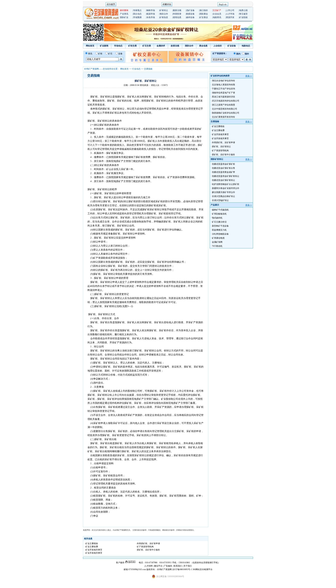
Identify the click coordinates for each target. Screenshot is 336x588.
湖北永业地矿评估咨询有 (223, 80)
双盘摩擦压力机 (219, 230)
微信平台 (158, 566)
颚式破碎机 (217, 218)
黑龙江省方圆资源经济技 (223, 97)
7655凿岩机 (217, 246)
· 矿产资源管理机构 (145, 546)
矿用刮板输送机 (219, 214)
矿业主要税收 (218, 126)
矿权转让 (164, 10)
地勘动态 (246, 46)
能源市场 (150, 14)
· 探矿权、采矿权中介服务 (148, 550)
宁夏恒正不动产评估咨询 (223, 88)
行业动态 (136, 69)
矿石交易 (146, 46)
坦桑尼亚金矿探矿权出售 (223, 168)
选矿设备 (190, 10)
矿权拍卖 (164, 17)
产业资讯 (124, 14)
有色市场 (150, 17)
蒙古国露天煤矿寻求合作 (223, 192)
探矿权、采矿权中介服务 (223, 154)
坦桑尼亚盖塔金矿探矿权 (223, 164)
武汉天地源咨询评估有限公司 (225, 101)
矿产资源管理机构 (220, 150)
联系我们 (178, 566)
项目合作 (164, 14)
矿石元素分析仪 (219, 222)
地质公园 (243, 10)
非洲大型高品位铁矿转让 (223, 196)
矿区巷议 (204, 17)
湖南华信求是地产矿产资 (223, 92)
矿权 (100, 53)
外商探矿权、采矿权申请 (223, 142)
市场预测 (137, 17)
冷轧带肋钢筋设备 (220, 234)
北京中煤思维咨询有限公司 (224, 109)
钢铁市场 (150, 10)
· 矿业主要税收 (91, 543)
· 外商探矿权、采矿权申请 (148, 543)
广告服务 (168, 566)
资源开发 (230, 17)
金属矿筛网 (217, 242)
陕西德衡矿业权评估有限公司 (225, 113)
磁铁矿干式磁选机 (220, 210)
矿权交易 (132, 46)
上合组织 (217, 46)
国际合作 (189, 46)
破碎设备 (190, 17)
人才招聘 (148, 566)
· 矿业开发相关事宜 (93, 550)
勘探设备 (190, 14)
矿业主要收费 (218, 130)
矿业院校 (243, 17)
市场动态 (118, 46)
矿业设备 (231, 46)
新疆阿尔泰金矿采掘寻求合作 (225, 188)
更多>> (248, 76)
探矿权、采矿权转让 (221, 146)
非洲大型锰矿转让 (220, 200)
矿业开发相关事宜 (220, 134)
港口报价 (204, 10)
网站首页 (90, 46)
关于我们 (187, 566)
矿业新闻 (104, 46)
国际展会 (204, 14)
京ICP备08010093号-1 (182, 569)
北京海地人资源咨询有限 (223, 84)
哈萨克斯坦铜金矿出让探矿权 (225, 184)
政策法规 (175, 46)
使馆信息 (177, 17)
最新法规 (177, 10)
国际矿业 (124, 17)
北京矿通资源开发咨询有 (223, 117)
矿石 (110, 53)
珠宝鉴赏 (243, 14)
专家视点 (137, 10)
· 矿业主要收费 (91, 546)
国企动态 (137, 14)
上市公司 (230, 10)
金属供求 (161, 46)
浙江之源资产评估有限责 (223, 105)
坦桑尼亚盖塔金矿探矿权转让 (225, 176)
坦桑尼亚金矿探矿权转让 (223, 180)
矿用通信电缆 (218, 238)
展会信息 (203, 46)
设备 (120, 53)
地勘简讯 (217, 17)
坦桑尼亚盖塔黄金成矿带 (223, 172)
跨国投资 (177, 14)
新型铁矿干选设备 (220, 226)
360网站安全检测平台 (202, 569)
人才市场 (230, 14)
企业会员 (217, 14)
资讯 (90, 53)
